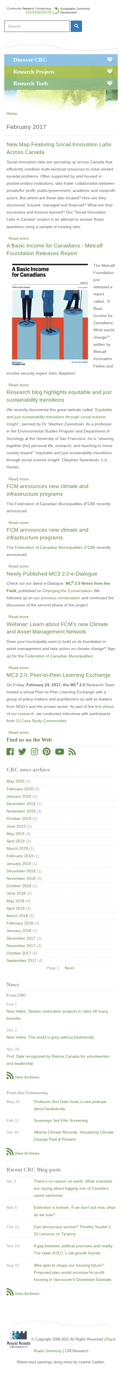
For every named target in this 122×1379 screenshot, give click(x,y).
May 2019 (15, 833)
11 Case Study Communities (41, 720)
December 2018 (21, 871)
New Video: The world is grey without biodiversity (50, 1037)
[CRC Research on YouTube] (59, 753)
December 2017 (21, 938)
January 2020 (19, 796)
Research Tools (30, 83)
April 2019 (16, 841)
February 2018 (20, 923)
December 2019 (21, 803)
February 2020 (20, 789)
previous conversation (60, 598)
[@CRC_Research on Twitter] (22, 753)
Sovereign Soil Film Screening (61, 1120)
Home (12, 113)
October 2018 (19, 886)
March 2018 (17, 915)
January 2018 (19, 930)
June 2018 (16, 893)
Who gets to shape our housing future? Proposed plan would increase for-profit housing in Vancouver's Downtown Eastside (73, 1272)
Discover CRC (30, 60)
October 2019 (19, 818)
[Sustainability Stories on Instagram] (34, 753)
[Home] (51, 10)
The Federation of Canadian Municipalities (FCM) (51, 547)
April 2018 (16, 908)
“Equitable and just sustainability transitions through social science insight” (59, 416)
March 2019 (17, 848)
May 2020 (15, 781)
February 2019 (20, 856)
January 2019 (19, 863)
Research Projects (33, 72)
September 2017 (22, 960)
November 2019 (21, 811)
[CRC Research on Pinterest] (47, 753)
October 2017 (19, 953)
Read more (19, 238)
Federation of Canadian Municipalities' (59, 656)
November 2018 (21, 878)
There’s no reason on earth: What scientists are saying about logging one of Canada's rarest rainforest (73, 1188)
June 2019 (16, 826)
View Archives (27, 1077)
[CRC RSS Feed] (72, 753)
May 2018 (15, 901)
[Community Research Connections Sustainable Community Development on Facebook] (10, 753)
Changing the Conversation (67, 590)
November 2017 (21, 945)
